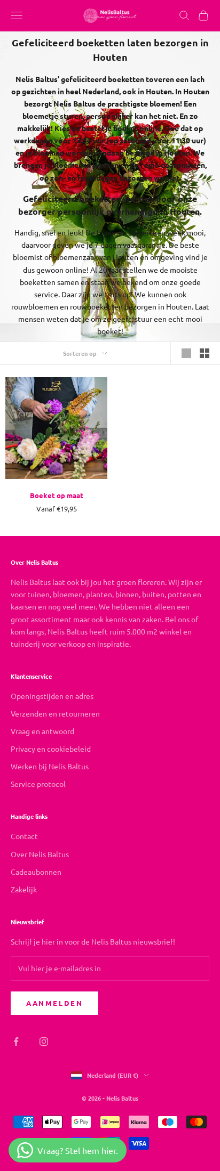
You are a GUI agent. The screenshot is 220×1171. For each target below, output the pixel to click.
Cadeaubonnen (36, 871)
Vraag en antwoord (42, 731)
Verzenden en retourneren (55, 713)
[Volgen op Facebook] (16, 1041)
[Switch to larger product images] (186, 353)
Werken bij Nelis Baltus (50, 766)
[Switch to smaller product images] (204, 353)
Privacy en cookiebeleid (51, 748)
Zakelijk (24, 889)
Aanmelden (54, 1002)
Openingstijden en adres (52, 696)
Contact (24, 836)
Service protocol (38, 783)
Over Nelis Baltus (40, 854)
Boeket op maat (56, 495)
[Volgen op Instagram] (43, 1041)
